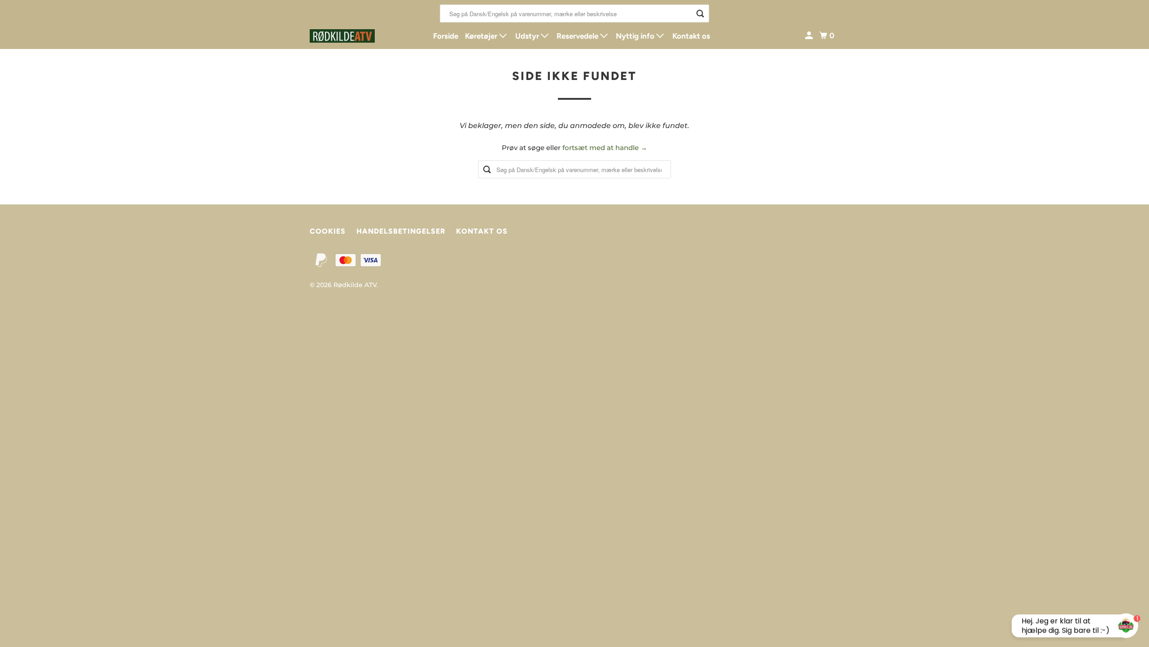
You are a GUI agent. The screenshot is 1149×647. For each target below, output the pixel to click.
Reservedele (578, 35)
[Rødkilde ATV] (350, 36)
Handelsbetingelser (400, 231)
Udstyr (528, 35)
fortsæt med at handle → (604, 147)
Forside (445, 35)
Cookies (328, 231)
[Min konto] (809, 35)
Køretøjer (482, 35)
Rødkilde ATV (355, 285)
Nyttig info (636, 35)
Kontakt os (691, 35)
